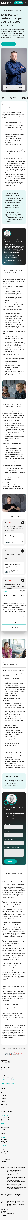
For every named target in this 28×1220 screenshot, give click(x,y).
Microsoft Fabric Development (14, 1171)
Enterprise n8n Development (14, 1176)
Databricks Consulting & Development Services (16, 1205)
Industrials (9, 1194)
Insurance (20, 1192)
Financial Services (11, 1192)
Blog (2, 1107)
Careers (3, 1101)
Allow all (14, 622)
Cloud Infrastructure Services (14, 1178)
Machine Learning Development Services (16, 1167)
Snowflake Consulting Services (14, 1202)
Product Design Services (13, 1180)
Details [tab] (14, 595)
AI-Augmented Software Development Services (16, 1182)
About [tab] (23, 595)
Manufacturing (18, 1194)
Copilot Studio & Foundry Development (16, 1177)
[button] (25, 3)
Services (3, 1095)
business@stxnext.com (8, 1070)
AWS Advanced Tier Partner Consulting (16, 1201)
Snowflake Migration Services (14, 1188)
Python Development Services (14, 1184)
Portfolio (3, 1098)
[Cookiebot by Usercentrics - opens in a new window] (19, 591)
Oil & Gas (9, 1195)
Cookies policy (10, 1209)
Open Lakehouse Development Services (16, 1187)
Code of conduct (11, 1213)
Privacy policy (20, 1209)
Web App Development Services (14, 1185)
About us (3, 1092)
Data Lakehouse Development (14, 1170)
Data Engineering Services (13, 1168)
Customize (13, 627)
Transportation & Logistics (13, 1197)
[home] (7, 3)
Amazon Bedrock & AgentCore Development (14, 1174)
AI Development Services (13, 1166)
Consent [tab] (5, 595)
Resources (4, 1104)
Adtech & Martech (18, 1195)
